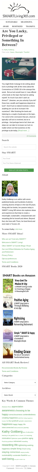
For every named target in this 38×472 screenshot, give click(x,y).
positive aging (27, 438)
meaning (29, 435)
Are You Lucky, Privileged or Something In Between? (14, 37)
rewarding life (10, 444)
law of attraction (28, 432)
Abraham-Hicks (6, 407)
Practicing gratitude (7, 441)
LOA (24, 435)
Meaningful (19, 52)
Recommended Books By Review (14, 368)
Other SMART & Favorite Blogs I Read (16, 246)
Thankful (26, 52)
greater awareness (25, 421)
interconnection (18, 427)
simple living (15, 449)
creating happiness (10, 418)
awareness (8, 410)
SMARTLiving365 (21, 466)
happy (15, 424)
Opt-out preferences (9, 259)
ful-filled (9, 421)
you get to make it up (19, 459)
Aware (12, 52)
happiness (7, 424)
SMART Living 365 (19, 10)
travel (29, 455)
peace (20, 438)
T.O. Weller (27, 468)
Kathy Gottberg (12, 431)
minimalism (6, 438)
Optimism (14, 438)
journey (26, 427)
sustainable (16, 455)
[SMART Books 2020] (19, 358)
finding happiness (28, 418)
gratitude (15, 421)
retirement (17, 441)
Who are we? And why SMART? (14, 239)
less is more (19, 435)
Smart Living (26, 449)
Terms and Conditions (10, 262)
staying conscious (11, 452)
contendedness (29, 415)
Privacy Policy (7, 255)
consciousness (15, 414)
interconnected (8, 427)
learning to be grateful (8, 435)
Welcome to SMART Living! (12, 242)
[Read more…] (23, 130)
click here (18, 229)
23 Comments (31, 136)
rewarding (25, 441)
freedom (4, 421)
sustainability (7, 455)
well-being (8, 458)
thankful (24, 455)
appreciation (17, 406)
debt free (20, 418)
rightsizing (22, 445)
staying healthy (24, 452)
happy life (22, 424)
